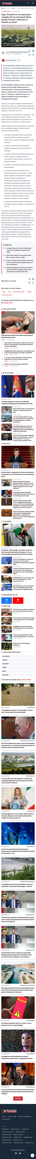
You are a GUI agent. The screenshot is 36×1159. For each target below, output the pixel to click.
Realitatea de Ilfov (28, 1137)
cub (9, 292)
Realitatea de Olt (18, 1137)
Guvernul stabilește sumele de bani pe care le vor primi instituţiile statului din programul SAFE (23, 561)
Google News (8, 303)
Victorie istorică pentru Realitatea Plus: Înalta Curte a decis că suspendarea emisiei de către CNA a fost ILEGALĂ (17, 920)
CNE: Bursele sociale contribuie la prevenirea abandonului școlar (23, 610)
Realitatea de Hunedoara (8, 1132)
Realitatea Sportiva (15, 1129)
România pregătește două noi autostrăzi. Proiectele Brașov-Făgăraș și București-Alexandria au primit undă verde (20, 269)
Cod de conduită (6, 1119)
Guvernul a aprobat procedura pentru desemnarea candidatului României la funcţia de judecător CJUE (18, 851)
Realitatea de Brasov (18, 1142)
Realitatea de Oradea (7, 1137)
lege (3, 292)
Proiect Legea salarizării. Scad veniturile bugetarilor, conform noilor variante (18, 358)
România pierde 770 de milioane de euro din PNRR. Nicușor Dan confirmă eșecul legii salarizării (23, 587)
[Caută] (28, 3)
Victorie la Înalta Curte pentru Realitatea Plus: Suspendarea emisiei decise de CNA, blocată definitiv (17, 1092)
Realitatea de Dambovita (20, 52)
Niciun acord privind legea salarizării (16, 364)
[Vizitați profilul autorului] (3, 53)
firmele (29, 292)
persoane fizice (7, 295)
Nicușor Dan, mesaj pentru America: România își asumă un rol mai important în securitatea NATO (17, 474)
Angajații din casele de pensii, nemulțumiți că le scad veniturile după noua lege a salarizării (19, 352)
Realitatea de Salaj (6, 1134)
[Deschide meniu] (33, 3)
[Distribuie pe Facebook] (33, 51)
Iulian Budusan (30, 776)
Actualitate (13, 8)
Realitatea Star (25, 1129)
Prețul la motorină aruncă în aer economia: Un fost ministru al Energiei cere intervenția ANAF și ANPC (23, 571)
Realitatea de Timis (17, 1140)
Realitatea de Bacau (20, 1132)
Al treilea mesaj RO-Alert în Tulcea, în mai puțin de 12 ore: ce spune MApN (16, 1024)
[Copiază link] (29, 51)
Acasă (4, 8)
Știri (8, 8)
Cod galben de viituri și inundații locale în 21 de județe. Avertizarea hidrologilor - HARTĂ (17, 885)
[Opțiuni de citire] (32, 1155)
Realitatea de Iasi (29, 1142)
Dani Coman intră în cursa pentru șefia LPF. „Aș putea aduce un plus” (18, 256)
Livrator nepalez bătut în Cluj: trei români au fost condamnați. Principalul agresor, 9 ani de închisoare (19, 262)
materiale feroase (18, 292)
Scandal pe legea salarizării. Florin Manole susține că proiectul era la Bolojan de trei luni (24, 494)
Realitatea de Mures (6, 1140)
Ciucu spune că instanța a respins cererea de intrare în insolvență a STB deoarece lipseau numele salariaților (18, 344)
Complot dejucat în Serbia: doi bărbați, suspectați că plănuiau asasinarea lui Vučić (19, 250)
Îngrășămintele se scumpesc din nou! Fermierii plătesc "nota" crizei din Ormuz (23, 579)
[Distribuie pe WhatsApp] (29, 54)
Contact (4, 1116)
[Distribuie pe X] (33, 54)
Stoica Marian (31, 846)
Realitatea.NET (5, 1129)
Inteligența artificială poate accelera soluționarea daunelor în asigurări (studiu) (16, 1057)
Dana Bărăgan (30, 1020)
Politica (6, 348)
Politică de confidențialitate (24, 1116)
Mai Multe (18, 1098)
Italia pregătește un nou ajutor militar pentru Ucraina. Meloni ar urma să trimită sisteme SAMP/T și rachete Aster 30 (17, 816)
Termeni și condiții (12, 1116)
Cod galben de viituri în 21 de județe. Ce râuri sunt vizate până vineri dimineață (17, 711)
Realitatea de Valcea (7, 1142)
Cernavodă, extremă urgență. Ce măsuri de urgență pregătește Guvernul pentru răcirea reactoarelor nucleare (17, 781)
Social (3, 339)
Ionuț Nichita (31, 707)
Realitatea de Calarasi (18, 1134)
